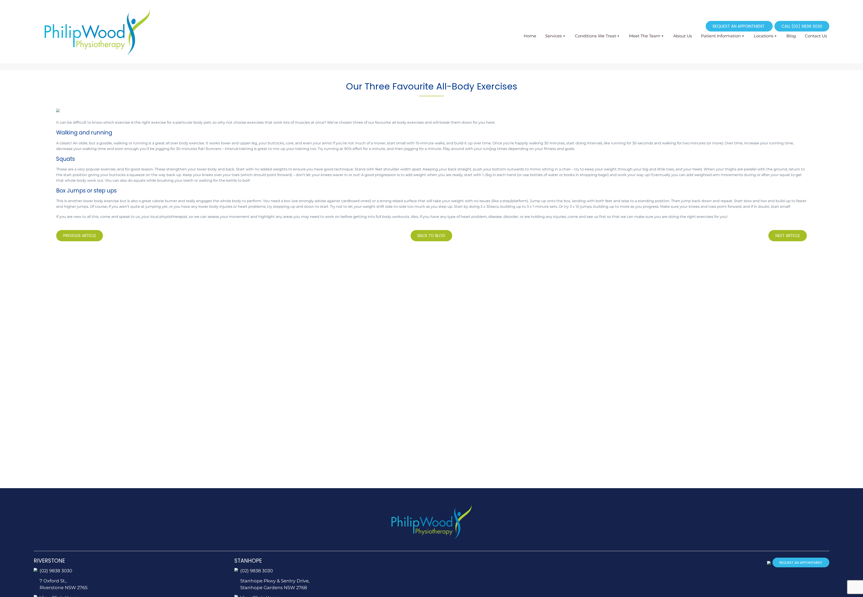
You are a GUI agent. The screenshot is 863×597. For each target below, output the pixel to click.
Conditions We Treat (595, 36)
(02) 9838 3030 (56, 570)
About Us (682, 36)
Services (553, 36)
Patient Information (721, 36)
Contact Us (816, 36)
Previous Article (79, 235)
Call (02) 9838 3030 (801, 26)
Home (530, 36)
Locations (763, 36)
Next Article (787, 235)
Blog (791, 36)
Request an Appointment (739, 26)
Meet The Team (644, 36)
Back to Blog (431, 235)
